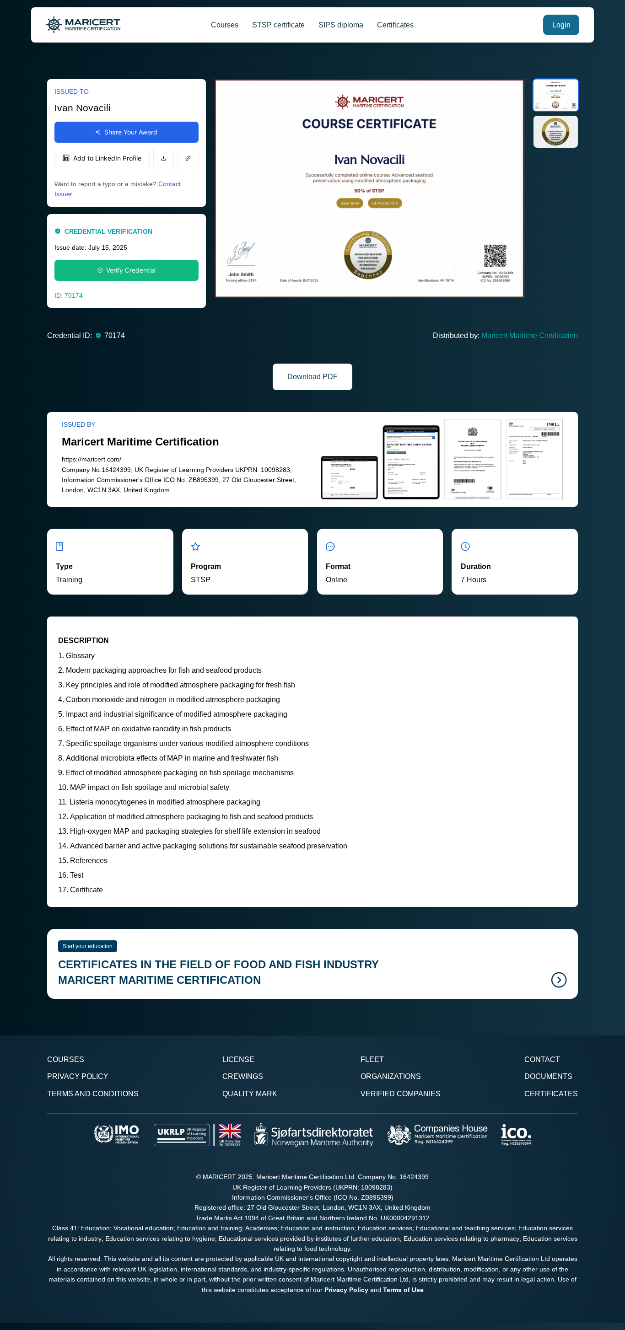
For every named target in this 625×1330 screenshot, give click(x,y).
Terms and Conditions (93, 1094)
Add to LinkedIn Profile (107, 158)
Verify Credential (131, 270)
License (238, 1059)
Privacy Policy (77, 1076)
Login (561, 25)
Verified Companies (401, 1094)
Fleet (372, 1059)
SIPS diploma (340, 25)
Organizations (391, 1076)
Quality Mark (249, 1094)
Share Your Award (130, 132)
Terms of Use (403, 1289)
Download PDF (312, 377)
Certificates (395, 25)
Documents (548, 1076)
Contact (542, 1059)
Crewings (242, 1076)
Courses (224, 25)
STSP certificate (278, 25)
